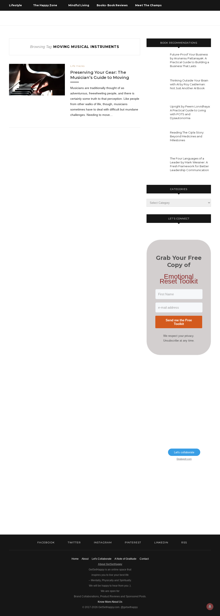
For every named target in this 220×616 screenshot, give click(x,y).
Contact (144, 558)
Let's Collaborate (102, 558)
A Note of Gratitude (125, 558)
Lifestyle (15, 5)
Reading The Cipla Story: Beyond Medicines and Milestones (187, 136)
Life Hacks (77, 65)
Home (75, 558)
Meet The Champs (148, 5)
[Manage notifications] (209, 606)
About (85, 558)
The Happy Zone (45, 5)
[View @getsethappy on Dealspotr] (157, 449)
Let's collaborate (184, 452)
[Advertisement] (179, 389)
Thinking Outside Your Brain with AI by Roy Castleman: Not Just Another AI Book (189, 84)
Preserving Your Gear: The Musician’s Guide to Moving (99, 75)
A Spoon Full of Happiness (28, 16)
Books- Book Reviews (112, 5)
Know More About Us (110, 601)
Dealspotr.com (184, 458)
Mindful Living (78, 5)
